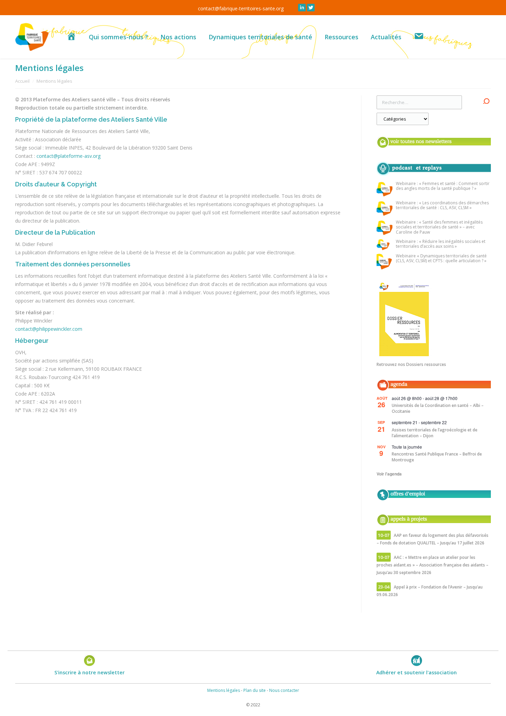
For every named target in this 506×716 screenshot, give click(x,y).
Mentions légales (223, 690)
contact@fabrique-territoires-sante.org (241, 8)
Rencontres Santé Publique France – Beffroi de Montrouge (437, 457)
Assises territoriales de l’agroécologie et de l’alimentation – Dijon (434, 433)
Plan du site (254, 690)
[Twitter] (311, 7)
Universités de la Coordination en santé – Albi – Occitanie (438, 408)
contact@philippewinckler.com (48, 329)
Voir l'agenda (389, 474)
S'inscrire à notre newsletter (89, 672)
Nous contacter (284, 690)
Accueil (22, 81)
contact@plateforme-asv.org (68, 156)
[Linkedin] (302, 7)
